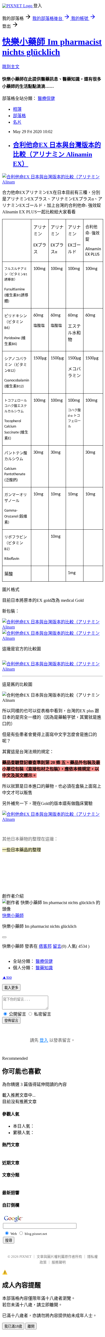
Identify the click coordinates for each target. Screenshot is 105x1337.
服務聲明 (59, 1262)
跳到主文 (10, 66)
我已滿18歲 (13, 1326)
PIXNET (25, 1257)
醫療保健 (46, 98)
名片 (17, 122)
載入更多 (11, 988)
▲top (7, 977)
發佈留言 (11, 1021)
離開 (30, 1326)
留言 (57, 946)
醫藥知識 (44, 968)
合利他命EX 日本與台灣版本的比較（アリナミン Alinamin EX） (57, 154)
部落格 (19, 115)
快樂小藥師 (13, 915)
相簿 (17, 109)
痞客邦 (45, 946)
